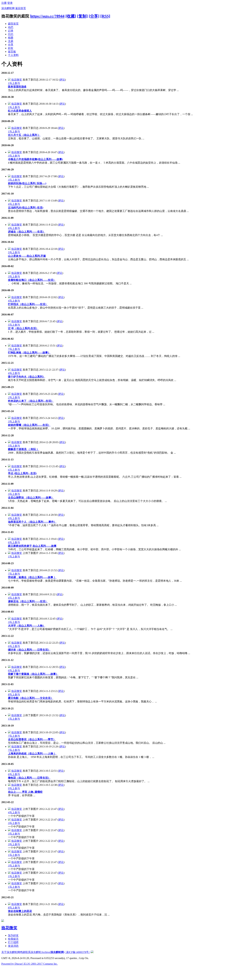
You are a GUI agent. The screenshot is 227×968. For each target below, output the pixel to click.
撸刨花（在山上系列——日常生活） (29, 777)
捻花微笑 (16, 79)
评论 (62, 79)
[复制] (82, 16)
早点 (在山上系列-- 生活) (22, 473)
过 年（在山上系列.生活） (23, 328)
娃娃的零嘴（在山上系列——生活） (29, 425)
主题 (10, 41)
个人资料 (13, 55)
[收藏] (70, 16)
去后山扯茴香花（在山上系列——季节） (32, 739)
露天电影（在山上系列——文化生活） (30, 698)
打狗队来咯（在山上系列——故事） (29, 352)
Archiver (46, 952)
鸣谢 (22, 952)
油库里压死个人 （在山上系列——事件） (32, 521)
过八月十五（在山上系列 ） (24, 135)
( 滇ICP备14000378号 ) (77, 952)
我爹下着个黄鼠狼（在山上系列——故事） (33, 674)
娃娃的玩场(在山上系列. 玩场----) (27, 183)
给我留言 (13, 938)
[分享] (94, 16)
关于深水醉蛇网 (10, 952)
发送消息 (13, 945)
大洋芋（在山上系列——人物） (26, 625)
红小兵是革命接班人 (20, 110)
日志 (10, 34)
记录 (10, 30)
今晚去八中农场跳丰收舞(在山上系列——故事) (35, 159)
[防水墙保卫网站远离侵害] (92, 952)
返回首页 (20, 8)
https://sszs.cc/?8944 (47, 16)
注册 (4, 2)
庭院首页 (13, 23)
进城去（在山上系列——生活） (26, 231)
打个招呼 (13, 942)
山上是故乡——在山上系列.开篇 (27, 255)
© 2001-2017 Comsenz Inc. (43, 963)
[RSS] (105, 16)
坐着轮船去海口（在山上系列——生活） (32, 280)
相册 (10, 37)
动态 (10, 27)
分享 (10, 44)
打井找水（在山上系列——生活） (28, 304)
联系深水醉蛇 (33, 952)
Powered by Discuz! (14, 963)
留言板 (12, 51)
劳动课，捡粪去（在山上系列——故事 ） (32, 577)
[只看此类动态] (9, 79)
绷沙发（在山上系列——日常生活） (29, 649)
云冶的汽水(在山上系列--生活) (25, 207)
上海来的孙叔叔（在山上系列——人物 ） (32, 753)
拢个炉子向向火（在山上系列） (26, 376)
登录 (10, 2)
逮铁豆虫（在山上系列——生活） (28, 601)
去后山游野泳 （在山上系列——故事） (31, 497)
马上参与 (14, 83)
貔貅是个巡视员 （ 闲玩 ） (23, 449)
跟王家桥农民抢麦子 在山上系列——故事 (32, 545)
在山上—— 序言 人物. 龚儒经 (25, 791)
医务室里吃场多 (17, 86)
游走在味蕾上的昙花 (20, 911)
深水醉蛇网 (8, 8)
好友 (10, 48)
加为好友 (13, 935)
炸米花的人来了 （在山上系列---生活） (31, 400)
